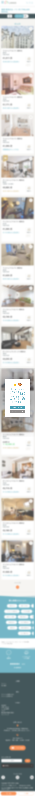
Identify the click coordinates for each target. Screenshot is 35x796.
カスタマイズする (17, 411)
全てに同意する (17, 407)
